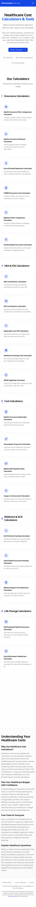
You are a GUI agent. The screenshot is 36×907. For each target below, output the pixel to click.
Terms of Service (20, 882)
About (32, 882)
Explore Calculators (16, 50)
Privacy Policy (6, 882)
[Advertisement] (18, 704)
